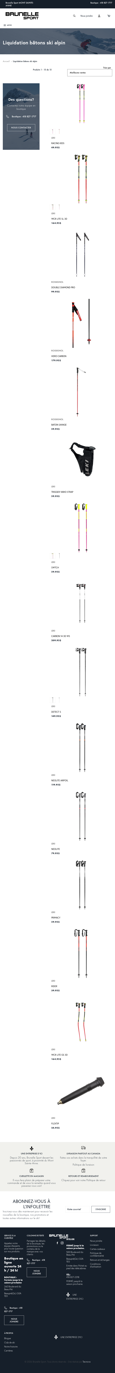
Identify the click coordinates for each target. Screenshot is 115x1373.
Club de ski (9, 1343)
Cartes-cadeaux (97, 1249)
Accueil (6, 61)
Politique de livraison (83, 1164)
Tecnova (86, 1362)
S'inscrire (103, 1209)
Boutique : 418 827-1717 (101, 2)
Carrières (8, 1351)
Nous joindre (87, 16)
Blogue (7, 1338)
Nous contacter (21, 127)
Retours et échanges (100, 1260)
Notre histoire (11, 1347)
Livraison (94, 1245)
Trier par (107, 67)
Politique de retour (95, 1180)
